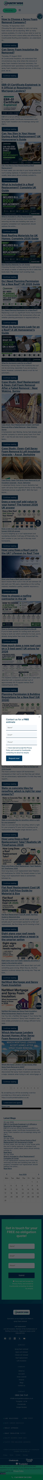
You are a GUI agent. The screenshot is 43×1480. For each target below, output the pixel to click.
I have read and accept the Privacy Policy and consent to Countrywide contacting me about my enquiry (19, 750)
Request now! (14, 758)
